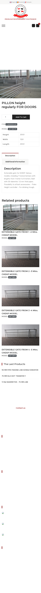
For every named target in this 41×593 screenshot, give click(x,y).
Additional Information (15, 162)
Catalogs (7, 483)
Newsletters (8, 495)
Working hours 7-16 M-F (19, 424)
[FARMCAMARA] (20, 11)
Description (10, 156)
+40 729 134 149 (12, 566)
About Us (7, 489)
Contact (7, 500)
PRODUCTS (20, 55)
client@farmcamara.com (15, 573)
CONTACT (6, 465)
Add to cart (21, 117)
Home (6, 478)
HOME (6, 55)
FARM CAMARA (20, 88)
